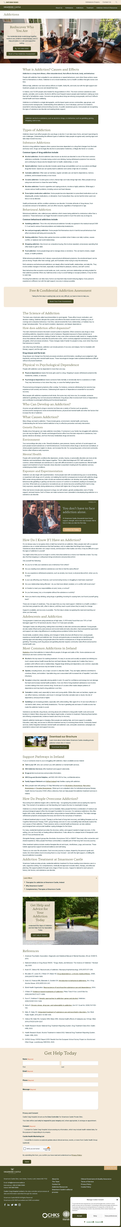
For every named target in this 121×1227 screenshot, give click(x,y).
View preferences (111, 1216)
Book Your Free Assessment (60, 301)
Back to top (111, 1168)
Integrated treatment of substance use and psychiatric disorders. (62, 1012)
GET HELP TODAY (40, 935)
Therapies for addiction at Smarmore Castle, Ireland (45, 882)
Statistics (26, 652)
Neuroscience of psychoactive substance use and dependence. (67, 987)
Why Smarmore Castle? (34, 886)
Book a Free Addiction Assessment (22, 54)
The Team (55, 1182)
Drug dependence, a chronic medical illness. (73, 974)
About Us (59, 8)
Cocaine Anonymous (43, 788)
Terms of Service (87, 1182)
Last (62, 1067)
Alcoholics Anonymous (73, 786)
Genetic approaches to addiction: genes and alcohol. (58, 998)
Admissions (69, 8)
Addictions (79, 8)
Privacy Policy (99, 1222)
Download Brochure (59, 747)
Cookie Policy (90, 1222)
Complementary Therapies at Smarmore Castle (43, 889)
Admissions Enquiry (92, 2)
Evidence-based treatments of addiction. (48, 992)
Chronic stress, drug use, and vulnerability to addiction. (51, 1005)
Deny (95, 1216)
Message (29, 1089)
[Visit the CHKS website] (50, 1217)
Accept (79, 1216)
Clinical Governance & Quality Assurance (96, 1179)
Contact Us (107, 2)
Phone (28, 1080)
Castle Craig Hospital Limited (14, 1191)
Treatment (89, 8)
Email (28, 1071)
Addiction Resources (60, 1187)
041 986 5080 (23, 48)
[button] (117, 1200)
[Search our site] (116, 2)
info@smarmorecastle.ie (16, 1182)
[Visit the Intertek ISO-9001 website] (70, 1220)
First (24, 1067)
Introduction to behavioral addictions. (73, 981)
